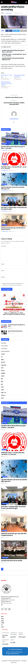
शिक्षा (2, 384)
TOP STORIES (5, 204)
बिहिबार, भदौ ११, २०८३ (12, 150)
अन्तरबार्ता (3, 354)
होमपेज (2, 616)
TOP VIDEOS (4, 348)
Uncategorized (5, 351)
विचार (2, 379)
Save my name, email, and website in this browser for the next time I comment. (13, 284)
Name (3, 264)
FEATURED (4, 143)
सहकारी (2, 389)
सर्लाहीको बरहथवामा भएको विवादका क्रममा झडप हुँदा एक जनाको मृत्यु (6, 83)
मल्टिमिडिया (3, 373)
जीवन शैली (3, 362)
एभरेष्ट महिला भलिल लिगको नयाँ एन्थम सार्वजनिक (11, 560)
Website (3, 277)
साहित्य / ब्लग (3, 392)
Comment (4, 246)
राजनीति (2, 376)
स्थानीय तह (3, 395)
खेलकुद (2, 359)
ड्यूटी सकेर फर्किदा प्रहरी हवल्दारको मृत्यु (15, 331)
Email (3, 270)
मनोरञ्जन (3, 370)
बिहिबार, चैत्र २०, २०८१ (12, 328)
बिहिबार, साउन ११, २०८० (19, 13)
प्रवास (2, 368)
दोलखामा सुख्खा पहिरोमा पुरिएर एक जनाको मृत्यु (19, 76)
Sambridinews (8, 13)
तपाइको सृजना (3, 365)
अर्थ (1, 356)
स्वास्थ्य (2, 398)
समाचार (2, 387)
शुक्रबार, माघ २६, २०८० (12, 332)
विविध (2, 381)
